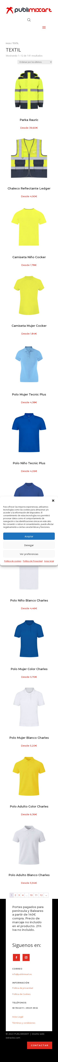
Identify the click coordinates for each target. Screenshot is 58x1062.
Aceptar (29, 536)
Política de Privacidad (33, 561)
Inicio (8, 43)
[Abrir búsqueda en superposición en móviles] (29, 19)
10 (31, 895)
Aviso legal (49, 561)
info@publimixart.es (22, 974)
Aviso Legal (17, 1016)
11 (36, 895)
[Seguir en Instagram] (26, 957)
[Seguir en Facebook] (16, 957)
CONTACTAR (39, 1045)
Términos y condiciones (23, 1022)
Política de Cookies (21, 994)
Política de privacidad (22, 988)
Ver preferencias (29, 553)
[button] (53, 500)
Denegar (29, 545)
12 (41, 895)
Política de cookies (12, 561)
